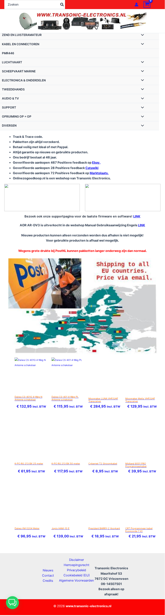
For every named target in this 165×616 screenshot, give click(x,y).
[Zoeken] (62, 4)
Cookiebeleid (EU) (77, 575)
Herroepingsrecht (76, 565)
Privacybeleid (76, 570)
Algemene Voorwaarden (76, 580)
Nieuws (48, 570)
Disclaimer (76, 560)
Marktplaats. (99, 173)
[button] (12, 602)
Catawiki (91, 168)
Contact (48, 575)
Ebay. (96, 162)
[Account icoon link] (136, 4)
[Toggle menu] (141, 35)
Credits (48, 581)
